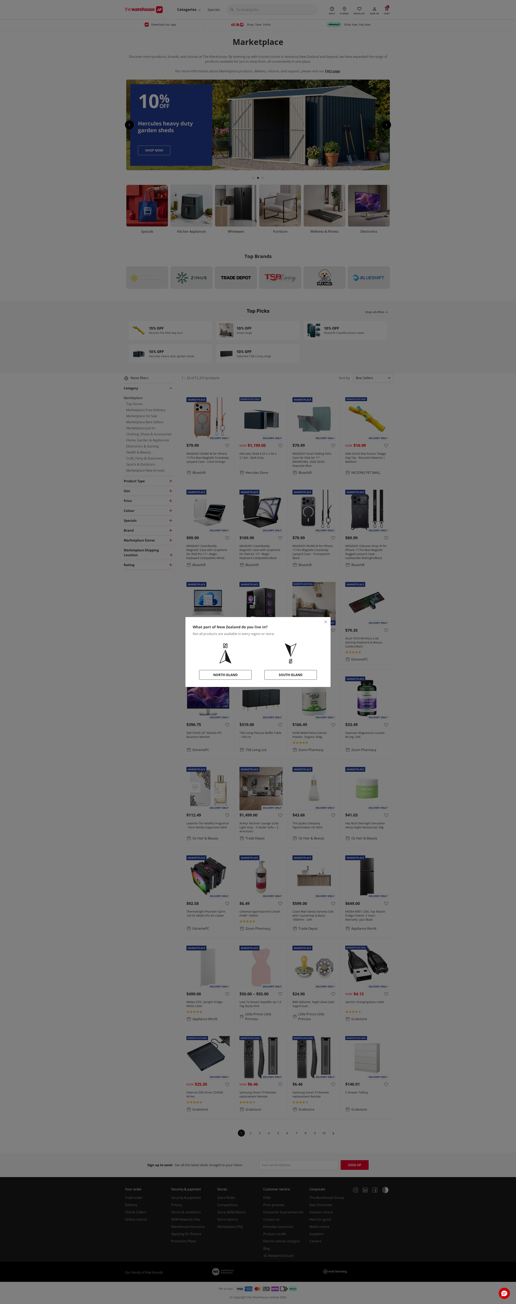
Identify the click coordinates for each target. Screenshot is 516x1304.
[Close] (326, 622)
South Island (291, 675)
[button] (504, 1293)
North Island (225, 675)
